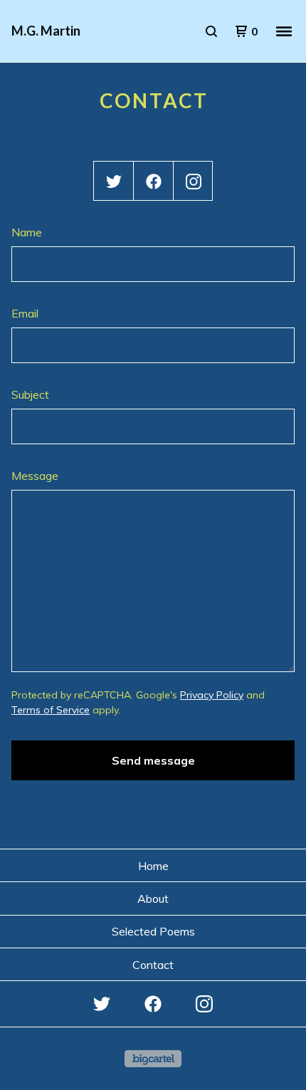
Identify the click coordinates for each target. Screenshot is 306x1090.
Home (153, 866)
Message (34, 475)
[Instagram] (193, 181)
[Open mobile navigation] (284, 31)
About (153, 898)
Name (26, 232)
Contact (153, 965)
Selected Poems (153, 931)
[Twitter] (114, 181)
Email (24, 313)
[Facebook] (154, 181)
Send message (153, 760)
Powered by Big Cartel (153, 1058)
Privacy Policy (211, 694)
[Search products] (211, 31)
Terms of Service (50, 709)
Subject (30, 394)
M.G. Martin (45, 30)
